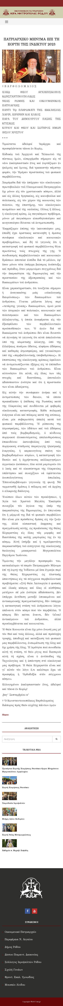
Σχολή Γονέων (14, 969)
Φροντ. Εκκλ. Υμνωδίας (19, 977)
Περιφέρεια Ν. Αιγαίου (19, 939)
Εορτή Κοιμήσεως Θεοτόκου (15, 787)
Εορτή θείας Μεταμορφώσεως (16, 835)
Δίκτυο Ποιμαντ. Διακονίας (21, 954)
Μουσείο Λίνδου (15, 984)
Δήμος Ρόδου (13, 947)
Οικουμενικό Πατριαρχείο (20, 932)
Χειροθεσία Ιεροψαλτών (13, 803)
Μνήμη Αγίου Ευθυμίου (13, 819)
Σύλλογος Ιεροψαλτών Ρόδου (23, 962)
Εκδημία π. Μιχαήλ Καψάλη (15, 850)
